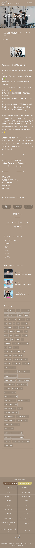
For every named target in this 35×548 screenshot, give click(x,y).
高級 (10, 347)
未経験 (17, 339)
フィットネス (12, 319)
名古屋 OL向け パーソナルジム (20, 441)
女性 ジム (7, 388)
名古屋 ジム (7, 359)
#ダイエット (24, 222)
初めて (6, 335)
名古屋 (6, 311)
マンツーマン (13, 315)
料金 (5, 347)
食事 (11, 335)
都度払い (15, 347)
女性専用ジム (7, 355)
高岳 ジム (7, 364)
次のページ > (28, 207)
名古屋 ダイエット (24, 372)
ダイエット (5, 200)
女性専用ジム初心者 (9, 420)
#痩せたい (17, 227)
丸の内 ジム (25, 364)
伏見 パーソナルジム (10, 408)
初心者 (26, 315)
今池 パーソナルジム (23, 400)
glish (18, 323)
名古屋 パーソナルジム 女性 (12, 351)
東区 (10, 323)
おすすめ (12, 311)
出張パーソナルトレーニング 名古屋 (14, 437)
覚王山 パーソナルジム (10, 404)
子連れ (20, 315)
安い (28, 327)
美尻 (6, 250)
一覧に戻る (17, 207)
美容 (28, 319)
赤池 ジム (7, 441)
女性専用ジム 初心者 (23, 380)
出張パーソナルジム (22, 420)
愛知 (5, 323)
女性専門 (22, 327)
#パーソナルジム (12, 222)
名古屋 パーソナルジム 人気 (20, 343)
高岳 (23, 351)
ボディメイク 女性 (9, 384)
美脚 (6, 247)
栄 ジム (20, 408)
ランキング (17, 335)
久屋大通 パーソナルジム (20, 359)
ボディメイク (7, 327)
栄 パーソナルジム (22, 384)
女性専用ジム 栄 (17, 355)
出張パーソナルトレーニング (11, 425)
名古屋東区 (7, 343)
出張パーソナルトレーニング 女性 (13, 433)
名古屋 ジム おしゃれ (10, 376)
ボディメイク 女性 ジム (11, 412)
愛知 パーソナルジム (10, 368)
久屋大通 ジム (16, 364)
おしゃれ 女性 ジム (22, 416)
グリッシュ (24, 323)
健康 (5, 319)
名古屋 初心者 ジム (10, 380)
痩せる (6, 331)
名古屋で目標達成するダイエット (13, 197)
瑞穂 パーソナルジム (10, 400)
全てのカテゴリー (10, 240)
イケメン (24, 335)
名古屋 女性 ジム (17, 388)
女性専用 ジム (8, 445)
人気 (26, 331)
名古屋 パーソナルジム (10, 372)
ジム (22, 339)
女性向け (6, 339)
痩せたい (12, 331)
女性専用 (7, 244)
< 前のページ (6, 207)
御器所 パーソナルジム (10, 396)
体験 (12, 339)
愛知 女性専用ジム (9, 416)
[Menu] (31, 3)
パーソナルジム (25, 311)
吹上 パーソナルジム (10, 392)
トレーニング (21, 319)
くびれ (7, 254)
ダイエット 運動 (8, 429)
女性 (18, 311)
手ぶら (6, 315)
